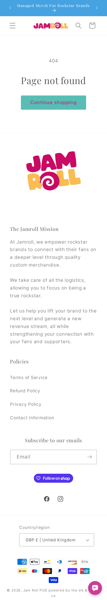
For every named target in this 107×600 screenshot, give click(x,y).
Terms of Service (29, 377)
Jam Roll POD (35, 590)
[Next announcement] (96, 7)
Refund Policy (25, 390)
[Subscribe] (90, 457)
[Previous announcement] (10, 7)
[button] (12, 25)
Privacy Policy (26, 404)
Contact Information (32, 417)
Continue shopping (53, 102)
